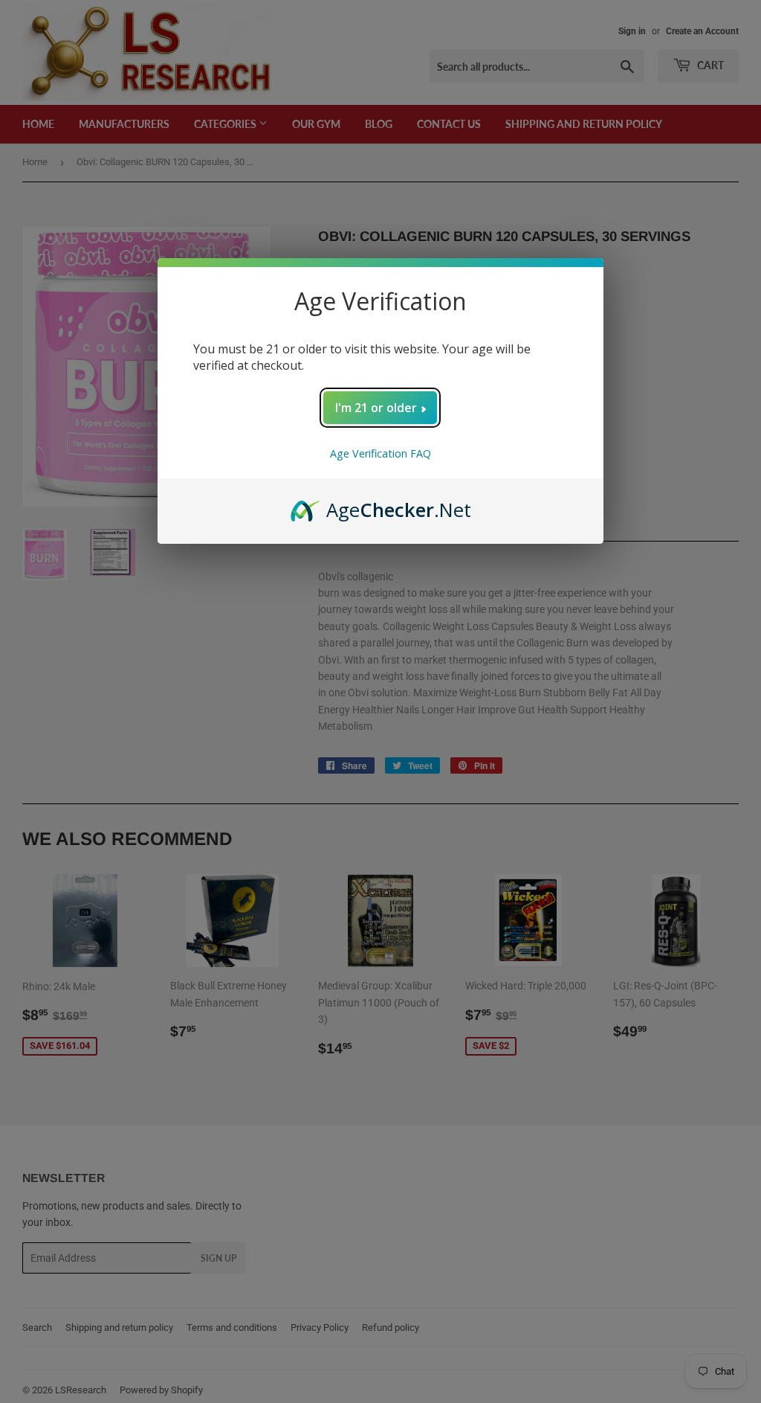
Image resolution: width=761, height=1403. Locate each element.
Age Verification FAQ (380, 453)
